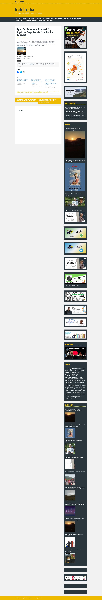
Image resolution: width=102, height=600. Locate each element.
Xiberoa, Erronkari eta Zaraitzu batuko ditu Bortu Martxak (74, 550)
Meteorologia (77, 390)
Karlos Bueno (35, 92)
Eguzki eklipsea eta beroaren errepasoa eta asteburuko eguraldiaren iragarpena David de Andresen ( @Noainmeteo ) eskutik (75, 519)
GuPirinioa (76, 382)
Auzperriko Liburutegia (70, 372)
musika (83, 390)
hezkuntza (77, 384)
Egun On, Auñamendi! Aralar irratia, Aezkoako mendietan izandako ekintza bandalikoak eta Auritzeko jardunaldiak (75, 116)
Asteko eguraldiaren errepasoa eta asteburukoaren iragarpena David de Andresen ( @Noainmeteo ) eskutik (73, 129)
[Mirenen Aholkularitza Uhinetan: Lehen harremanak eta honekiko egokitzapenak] (75, 217)
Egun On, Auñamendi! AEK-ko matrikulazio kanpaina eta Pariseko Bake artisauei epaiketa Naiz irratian (75, 112)
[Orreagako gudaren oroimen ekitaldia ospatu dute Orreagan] (70, 479)
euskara (70, 382)
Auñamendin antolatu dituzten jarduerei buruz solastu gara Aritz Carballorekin (75, 108)
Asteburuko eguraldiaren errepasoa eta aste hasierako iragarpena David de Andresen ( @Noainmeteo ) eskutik (75, 488)
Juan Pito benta (24, 92)
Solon (35, 598)
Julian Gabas (29, 92)
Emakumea (67, 380)
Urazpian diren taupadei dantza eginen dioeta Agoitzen (22, 80)
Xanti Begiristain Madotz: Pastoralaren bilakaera (73, 194)
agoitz (29, 91)
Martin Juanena (69, 390)
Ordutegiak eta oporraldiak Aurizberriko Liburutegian (74, 535)
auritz (83, 369)
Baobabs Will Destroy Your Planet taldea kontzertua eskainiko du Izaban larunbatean (75, 503)
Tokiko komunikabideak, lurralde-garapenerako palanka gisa (37, 20)
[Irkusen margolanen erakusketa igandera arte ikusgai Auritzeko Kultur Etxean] (75, 177)
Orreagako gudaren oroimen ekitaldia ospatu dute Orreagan (75, 472)
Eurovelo (19, 92)
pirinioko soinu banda (77, 395)
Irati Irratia (24, 9)
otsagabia (83, 392)
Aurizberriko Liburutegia (74, 370)
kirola (66, 389)
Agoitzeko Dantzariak (35, 91)
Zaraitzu (70, 398)
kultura (69, 389)
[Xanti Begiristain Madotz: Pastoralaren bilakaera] (75, 201)
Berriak (24, 19)
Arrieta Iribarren (43, 91)
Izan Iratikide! (58, 19)
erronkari (57, 91)
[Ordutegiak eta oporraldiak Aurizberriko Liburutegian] (70, 542)
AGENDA (17, 20)
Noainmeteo (77, 392)
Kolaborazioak (40, 19)
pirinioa (68, 394)
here (31, 64)
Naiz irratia (67, 392)
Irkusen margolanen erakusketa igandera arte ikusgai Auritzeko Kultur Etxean (75, 161)
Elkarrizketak (31, 19)
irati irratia (77, 385)
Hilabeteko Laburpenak (70, 19)
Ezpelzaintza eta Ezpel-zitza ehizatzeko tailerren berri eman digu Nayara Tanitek (26, 100)
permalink (46, 92)
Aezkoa (67, 369)
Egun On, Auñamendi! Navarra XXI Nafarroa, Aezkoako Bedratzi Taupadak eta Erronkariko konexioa (50, 81)
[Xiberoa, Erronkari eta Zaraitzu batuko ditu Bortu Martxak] (70, 558)
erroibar (71, 380)
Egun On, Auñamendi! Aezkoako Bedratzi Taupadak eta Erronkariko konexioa (37, 81)
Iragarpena (72, 385)
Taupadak (40, 92)
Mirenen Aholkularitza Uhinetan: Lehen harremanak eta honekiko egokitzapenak (74, 209)
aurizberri (67, 370)
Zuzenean (79, 19)
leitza (73, 389)
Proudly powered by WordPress (22, 598)
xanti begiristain (75, 397)
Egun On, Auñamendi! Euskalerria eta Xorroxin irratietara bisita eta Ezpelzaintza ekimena (47, 101)
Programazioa (49, 19)
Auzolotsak (81, 370)
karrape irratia (81, 387)
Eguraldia (79, 378)
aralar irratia (78, 369)
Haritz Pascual (72, 384)
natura (71, 392)
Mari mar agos (78, 389)
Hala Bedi (80, 382)
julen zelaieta (68, 387)
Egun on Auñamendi (50, 91)
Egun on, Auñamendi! (22, 91)
